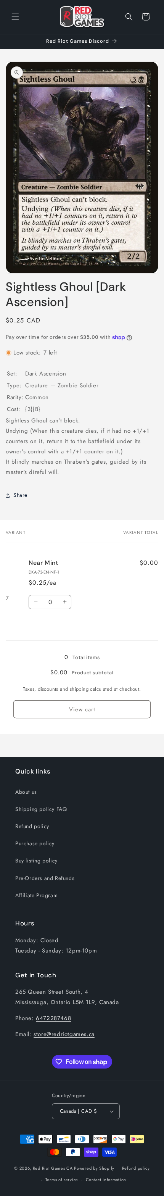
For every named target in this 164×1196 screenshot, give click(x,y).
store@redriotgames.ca (64, 1034)
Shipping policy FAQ (41, 809)
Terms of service (61, 1180)
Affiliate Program (36, 895)
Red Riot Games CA (53, 1168)
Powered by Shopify (94, 1168)
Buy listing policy (36, 860)
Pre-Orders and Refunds (44, 878)
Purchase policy (35, 843)
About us (26, 792)
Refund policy (32, 826)
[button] (15, 16)
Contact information (106, 1180)
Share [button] (20, 495)
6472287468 (53, 1018)
